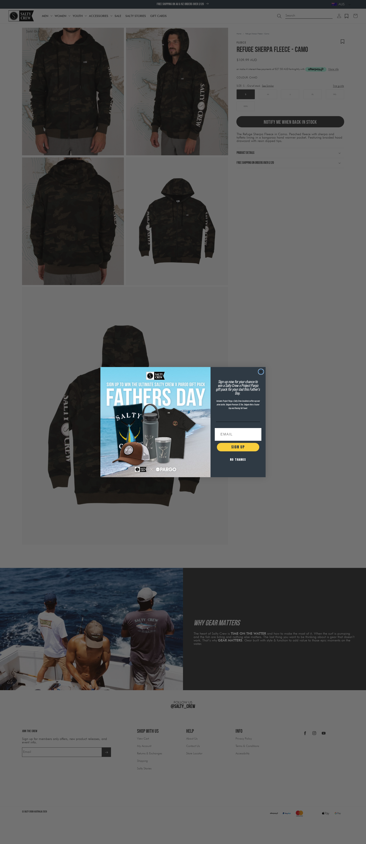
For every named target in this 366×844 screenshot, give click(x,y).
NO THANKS (238, 460)
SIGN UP (238, 447)
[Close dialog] (260, 371)
